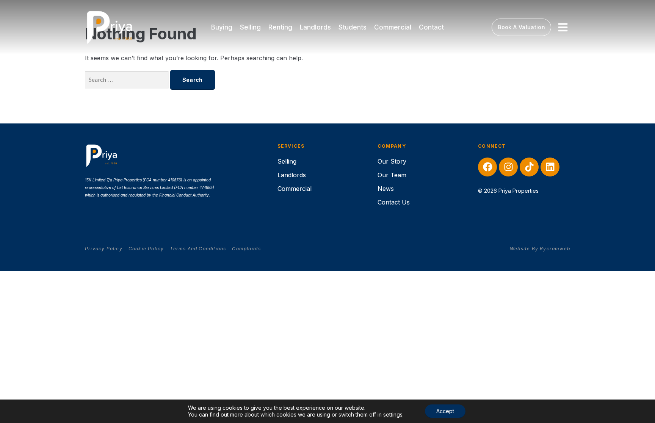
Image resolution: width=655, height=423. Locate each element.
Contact (431, 27)
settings (393, 414)
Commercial (392, 27)
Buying (221, 27)
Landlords (315, 27)
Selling (250, 27)
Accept (445, 411)
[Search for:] (127, 79)
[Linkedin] (550, 167)
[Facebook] (487, 167)
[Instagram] (508, 167)
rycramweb (555, 248)
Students (352, 27)
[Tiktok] (529, 167)
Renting (280, 27)
